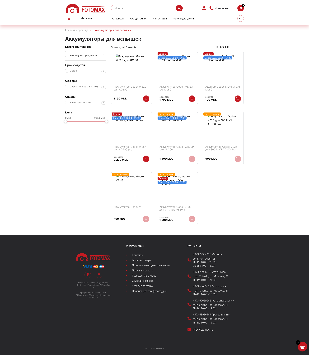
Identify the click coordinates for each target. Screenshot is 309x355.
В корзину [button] (146, 98)
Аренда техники (138, 18)
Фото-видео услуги (183, 18)
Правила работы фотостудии (149, 291)
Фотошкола (117, 18)
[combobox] (85, 54)
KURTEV (154, 348)
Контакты (137, 255)
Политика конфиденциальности (151, 265)
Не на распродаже (80, 102)
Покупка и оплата (142, 270)
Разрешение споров (144, 275)
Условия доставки (142, 286)
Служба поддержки (143, 280)
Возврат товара (141, 260)
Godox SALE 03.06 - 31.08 (84, 86)
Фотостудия (160, 18)
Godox (73, 70)
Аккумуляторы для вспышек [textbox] (87, 55)
